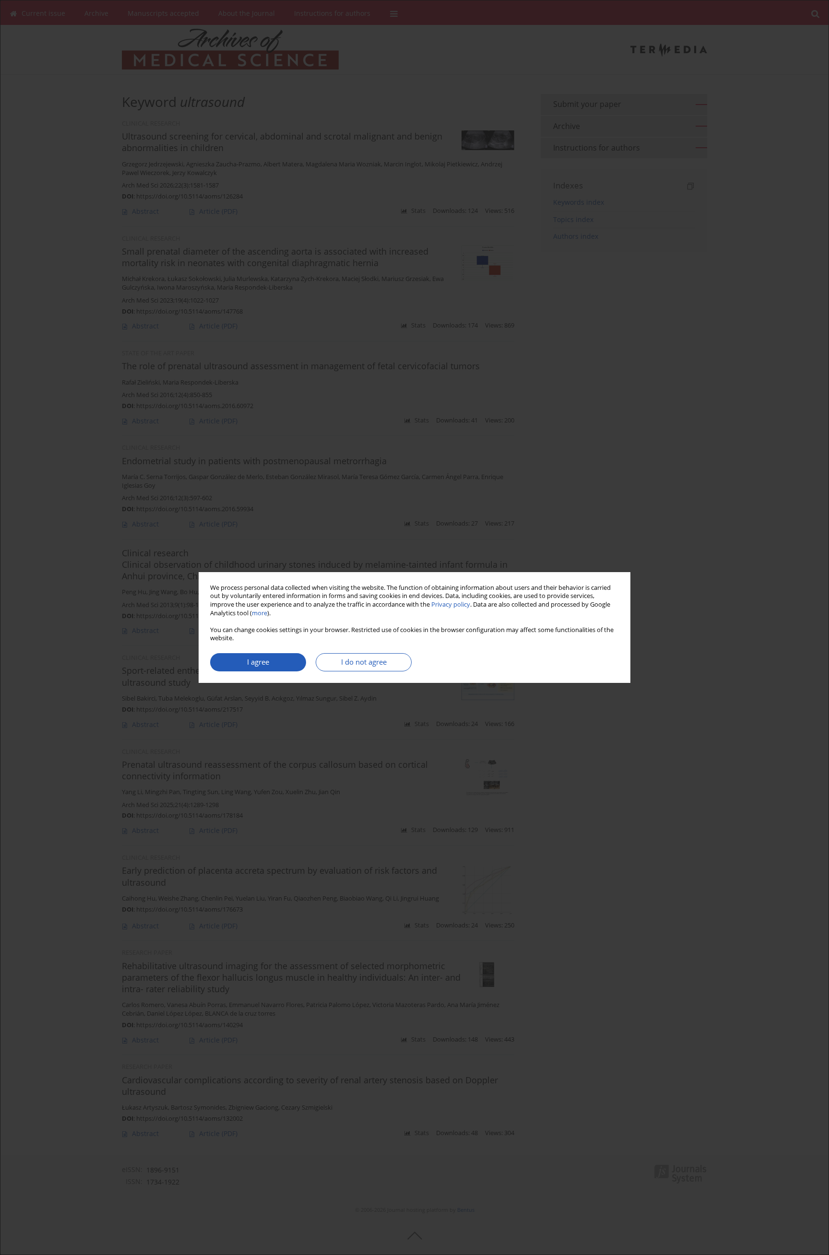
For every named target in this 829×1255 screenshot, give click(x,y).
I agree (258, 662)
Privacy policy (450, 604)
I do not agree (364, 662)
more (259, 613)
